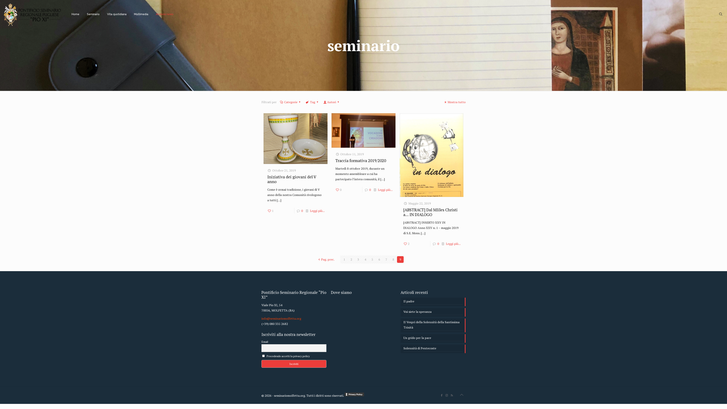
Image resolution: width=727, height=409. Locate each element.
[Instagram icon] (447, 395)
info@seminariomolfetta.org (281, 318)
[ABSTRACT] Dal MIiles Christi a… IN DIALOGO (430, 212)
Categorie (290, 102)
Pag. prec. (328, 259)
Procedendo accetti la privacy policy (288, 356)
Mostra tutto (457, 102)
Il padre (408, 301)
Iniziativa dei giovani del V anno (291, 179)
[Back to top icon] (462, 395)
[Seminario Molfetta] (33, 14)
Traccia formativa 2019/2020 (360, 160)
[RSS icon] (452, 395)
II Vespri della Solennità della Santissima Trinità (431, 324)
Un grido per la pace (417, 338)
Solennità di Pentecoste (419, 348)
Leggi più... (317, 211)
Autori (331, 102)
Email (264, 341)
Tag (312, 102)
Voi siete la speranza (417, 312)
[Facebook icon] (442, 395)
